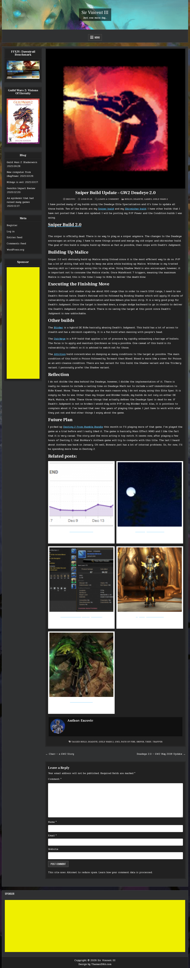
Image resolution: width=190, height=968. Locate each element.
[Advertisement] (23, 323)
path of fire (128, 741)
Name (52, 822)
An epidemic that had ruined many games (20, 200)
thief (148, 741)
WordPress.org (15, 250)
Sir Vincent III (95, 12)
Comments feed (16, 243)
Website (53, 849)
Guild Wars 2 (160, 199)
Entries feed (14, 237)
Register (12, 225)
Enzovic (71, 199)
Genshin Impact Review (21, 188)
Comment (54, 779)
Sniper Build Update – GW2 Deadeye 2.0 (115, 193)
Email (52, 835)
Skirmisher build (135, 209)
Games (148, 199)
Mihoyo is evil (15, 182)
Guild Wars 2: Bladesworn (22, 162)
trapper (157, 741)
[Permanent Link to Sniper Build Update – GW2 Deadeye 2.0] (115, 119)
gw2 (117, 741)
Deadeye (138, 199)
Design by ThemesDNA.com (94, 964)
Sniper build (106, 209)
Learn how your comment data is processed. (126, 872)
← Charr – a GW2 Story (59, 754)
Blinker (58, 327)
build (84, 741)
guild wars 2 (106, 741)
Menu (97, 37)
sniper (140, 741)
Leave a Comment (108, 199)
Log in (10, 231)
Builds (128, 199)
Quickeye (59, 339)
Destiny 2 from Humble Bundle (83, 427)
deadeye (93, 741)
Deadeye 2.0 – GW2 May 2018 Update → (161, 754)
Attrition (60, 354)
